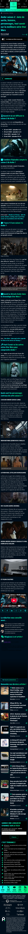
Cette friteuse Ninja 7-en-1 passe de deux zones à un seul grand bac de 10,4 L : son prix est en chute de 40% (18, 770)
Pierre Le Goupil (5, 34)
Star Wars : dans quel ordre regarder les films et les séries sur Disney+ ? (13, 339)
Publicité (4, 896)
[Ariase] (20, 914)
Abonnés (14, 891)
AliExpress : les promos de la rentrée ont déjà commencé (15, 846)
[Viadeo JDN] (8, 914)
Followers (8, 891)
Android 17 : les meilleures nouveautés (13, 852)
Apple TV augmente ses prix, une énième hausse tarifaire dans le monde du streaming (18, 730)
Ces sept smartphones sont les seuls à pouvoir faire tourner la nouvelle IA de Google (18, 756)
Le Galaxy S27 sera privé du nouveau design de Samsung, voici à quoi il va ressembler (18, 743)
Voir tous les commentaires (9, 680)
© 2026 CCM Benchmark (19, 898)
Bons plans (12, 699)
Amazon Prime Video (11, 10)
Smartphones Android (15, 762)
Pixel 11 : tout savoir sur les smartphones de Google (14, 849)
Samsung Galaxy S (14, 749)
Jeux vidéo (12, 723)
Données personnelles (20, 896)
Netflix (25, 10)
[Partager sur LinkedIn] (12, 610)
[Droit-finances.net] (8, 911)
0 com (23, 34)
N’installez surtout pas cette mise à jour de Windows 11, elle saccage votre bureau (18, 812)
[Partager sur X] (3, 610)
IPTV (23, 10)
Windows (12, 818)
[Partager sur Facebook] (7, 610)
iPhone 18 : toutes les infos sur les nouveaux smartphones (15, 855)
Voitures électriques (14, 790)
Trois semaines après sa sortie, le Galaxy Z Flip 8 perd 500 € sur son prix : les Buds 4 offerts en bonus (18, 798)
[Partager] (26, 34)
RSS (25, 891)
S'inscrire (14, 837)
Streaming (13, 7)
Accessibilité (10, 898)
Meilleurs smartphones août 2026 (12, 880)
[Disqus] (14, 658)
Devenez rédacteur (17, 895)
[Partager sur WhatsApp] (21, 610)
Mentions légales (11, 896)
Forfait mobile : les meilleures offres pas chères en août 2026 (14, 877)
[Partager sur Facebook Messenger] (16, 610)
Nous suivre (25, 610)
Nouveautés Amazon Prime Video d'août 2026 (14, 867)
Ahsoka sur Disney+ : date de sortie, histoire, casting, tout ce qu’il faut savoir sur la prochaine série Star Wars (13, 217)
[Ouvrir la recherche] (26, 1)
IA (18, 7)
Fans (2, 891)
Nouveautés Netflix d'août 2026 (12, 862)
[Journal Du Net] (8, 908)
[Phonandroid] (3, 919)
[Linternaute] (20, 908)
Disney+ (19, 10)
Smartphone (13, 805)
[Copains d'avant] (20, 911)
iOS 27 (5, 858)
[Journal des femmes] (8, 905)
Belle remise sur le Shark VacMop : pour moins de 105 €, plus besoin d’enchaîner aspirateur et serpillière (17, 692)
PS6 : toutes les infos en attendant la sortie (14, 860)
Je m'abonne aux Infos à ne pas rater (14, 39)
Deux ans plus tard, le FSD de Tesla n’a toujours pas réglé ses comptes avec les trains (18, 784)
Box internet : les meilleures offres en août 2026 (14, 870)
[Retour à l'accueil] (14, 1)
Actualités (24, 7)
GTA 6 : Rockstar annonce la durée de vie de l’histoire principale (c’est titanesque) (18, 717)
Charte (5, 898)
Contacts (24, 895)
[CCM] (20, 905)
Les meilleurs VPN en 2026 (10, 882)
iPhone (11, 710)
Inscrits (20, 891)
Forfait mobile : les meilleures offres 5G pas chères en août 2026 (15, 874)
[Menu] (2, 1)
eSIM (7, 7)
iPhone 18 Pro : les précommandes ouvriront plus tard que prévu (18, 705)
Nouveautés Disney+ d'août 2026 (12, 864)
